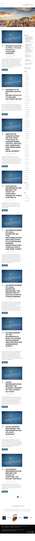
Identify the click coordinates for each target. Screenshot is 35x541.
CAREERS (11, 527)
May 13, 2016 (9, 55)
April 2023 (26, 118)
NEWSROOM (7, 527)
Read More (5, 69)
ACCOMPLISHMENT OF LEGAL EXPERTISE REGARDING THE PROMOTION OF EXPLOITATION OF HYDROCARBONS (14, 291)
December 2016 (27, 170)
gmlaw (14, 55)
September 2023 (27, 116)
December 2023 (27, 109)
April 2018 (26, 161)
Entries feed (27, 196)
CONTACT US (16, 527)
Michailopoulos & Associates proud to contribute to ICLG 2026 (28, 60)
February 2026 (27, 77)
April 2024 (26, 105)
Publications (27, 186)
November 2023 (27, 111)
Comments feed (27, 198)
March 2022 (27, 131)
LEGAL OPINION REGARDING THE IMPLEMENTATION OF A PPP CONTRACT (14, 430)
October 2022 (27, 124)
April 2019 (26, 157)
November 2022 (27, 122)
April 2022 (26, 129)
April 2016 (26, 176)
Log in (26, 194)
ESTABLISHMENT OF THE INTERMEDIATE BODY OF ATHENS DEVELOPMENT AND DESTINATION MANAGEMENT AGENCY (14, 339)
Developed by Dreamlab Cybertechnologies (9, 530)
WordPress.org (27, 200)
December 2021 (27, 135)
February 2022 (27, 133)
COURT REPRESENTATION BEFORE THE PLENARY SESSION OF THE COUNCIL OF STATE (14, 387)
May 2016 (26, 174)
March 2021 (27, 146)
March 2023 (27, 120)
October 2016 (27, 172)
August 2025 (27, 83)
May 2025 (26, 90)
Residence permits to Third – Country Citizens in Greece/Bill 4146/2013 (14, 49)
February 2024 (27, 107)
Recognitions (27, 188)
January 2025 (27, 96)
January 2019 (27, 159)
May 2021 (26, 142)
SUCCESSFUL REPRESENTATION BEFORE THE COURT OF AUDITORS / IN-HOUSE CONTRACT (14, 474)
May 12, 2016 (9, 251)
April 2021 (26, 144)
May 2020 (26, 150)
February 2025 (27, 94)
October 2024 (27, 103)
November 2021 (27, 137)
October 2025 (27, 81)
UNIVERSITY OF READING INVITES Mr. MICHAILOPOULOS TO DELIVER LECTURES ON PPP (14, 94)
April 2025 (26, 92)
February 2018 (27, 163)
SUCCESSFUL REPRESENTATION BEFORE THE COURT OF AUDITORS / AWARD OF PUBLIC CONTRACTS (14, 191)
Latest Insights (10, 56)
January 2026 (27, 79)
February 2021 (27, 148)
